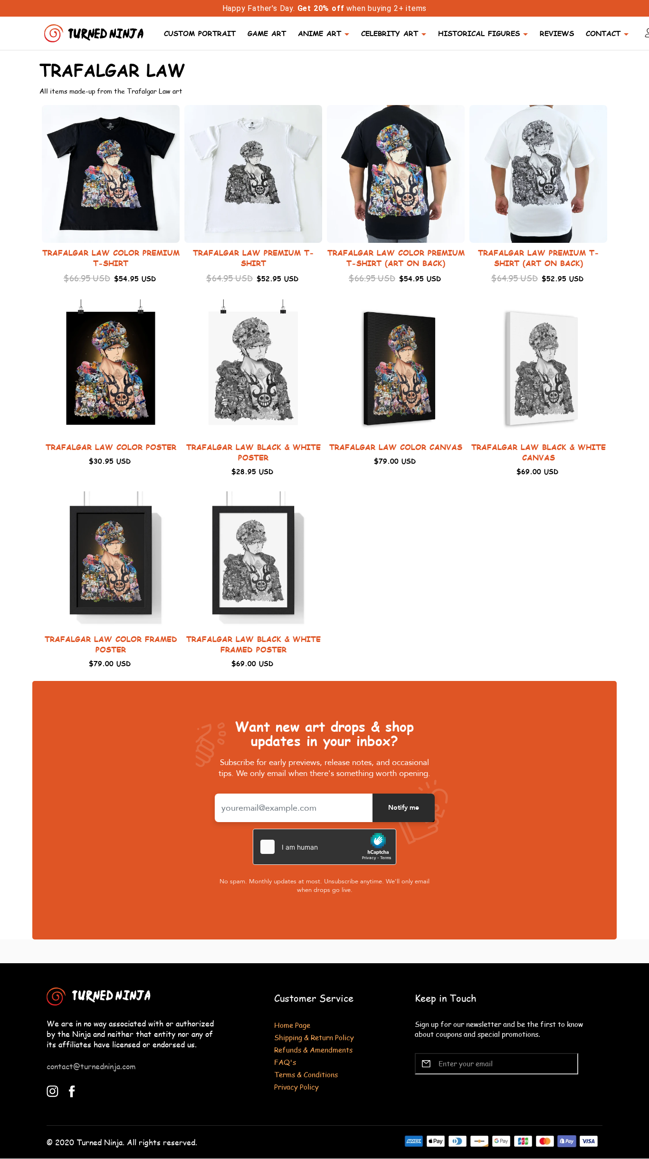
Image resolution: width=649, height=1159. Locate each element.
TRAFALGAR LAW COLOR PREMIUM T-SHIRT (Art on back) (396, 257)
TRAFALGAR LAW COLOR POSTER (111, 446)
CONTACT (603, 33)
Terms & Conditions (306, 1074)
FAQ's (285, 1062)
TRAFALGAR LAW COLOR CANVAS (395, 446)
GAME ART (267, 33)
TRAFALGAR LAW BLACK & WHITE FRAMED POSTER (253, 644)
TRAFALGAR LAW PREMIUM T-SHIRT (253, 257)
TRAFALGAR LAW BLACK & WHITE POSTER (253, 452)
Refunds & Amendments (313, 1049)
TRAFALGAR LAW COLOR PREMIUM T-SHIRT (111, 257)
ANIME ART (319, 33)
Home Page (292, 1025)
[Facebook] (72, 1090)
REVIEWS (557, 33)
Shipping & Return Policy (314, 1037)
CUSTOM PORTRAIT (200, 33)
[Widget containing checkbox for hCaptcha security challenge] (324, 847)
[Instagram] (52, 1090)
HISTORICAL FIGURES (479, 33)
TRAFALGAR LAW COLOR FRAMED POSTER (111, 644)
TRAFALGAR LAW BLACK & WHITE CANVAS (538, 452)
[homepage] (95, 32)
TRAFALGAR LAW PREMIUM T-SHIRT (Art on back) (538, 257)
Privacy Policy (296, 1087)
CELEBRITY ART (389, 33)
